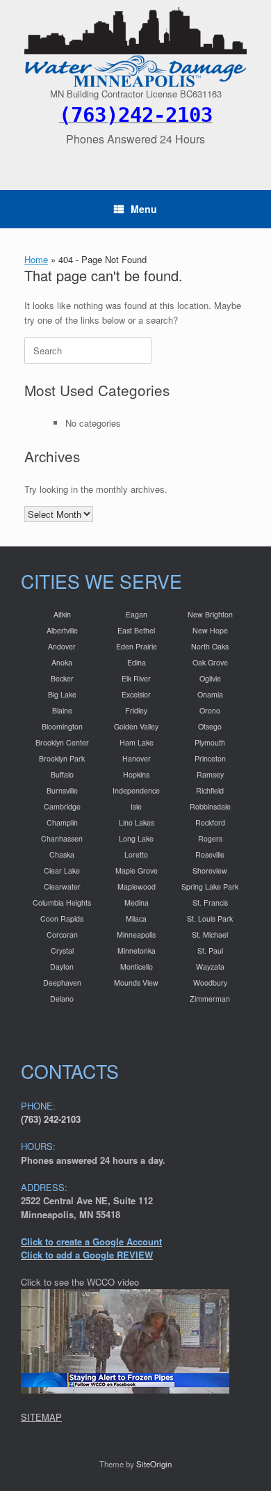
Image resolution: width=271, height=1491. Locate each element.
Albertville (62, 630)
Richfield (210, 790)
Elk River (136, 678)
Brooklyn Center (62, 742)
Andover (62, 646)
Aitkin (62, 614)
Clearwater (62, 886)
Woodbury (210, 982)
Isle (136, 806)
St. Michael (210, 934)
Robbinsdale (210, 806)
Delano (62, 998)
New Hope (210, 630)
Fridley (136, 710)
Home (36, 259)
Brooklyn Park (62, 758)
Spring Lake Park (209, 886)
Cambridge (62, 806)
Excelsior (136, 694)
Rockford (210, 822)
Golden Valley (136, 726)
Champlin (62, 822)
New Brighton (210, 614)
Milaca (136, 918)
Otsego (210, 726)
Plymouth (210, 742)
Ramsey (210, 774)
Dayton (62, 966)
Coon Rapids (61, 918)
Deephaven (62, 982)
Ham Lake (137, 742)
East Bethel (136, 630)
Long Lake (136, 838)
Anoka (61, 662)
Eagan (136, 614)
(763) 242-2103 (51, 1119)
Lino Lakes (136, 822)
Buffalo (62, 774)
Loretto (136, 854)
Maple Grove (136, 870)
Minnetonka (136, 950)
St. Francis (210, 902)
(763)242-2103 (136, 115)
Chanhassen (62, 838)
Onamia (210, 694)
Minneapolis (136, 934)
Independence (136, 790)
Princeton (210, 758)
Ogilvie (210, 678)
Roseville (209, 854)
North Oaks (210, 646)
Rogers (210, 838)
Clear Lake (62, 870)
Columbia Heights (62, 902)
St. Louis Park (210, 918)
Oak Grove (210, 662)
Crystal (62, 950)
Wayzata (210, 966)
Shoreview (209, 870)
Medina (136, 902)
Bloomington (62, 726)
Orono (209, 710)
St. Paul (210, 950)
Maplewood (136, 886)
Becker (62, 678)
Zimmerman (210, 998)
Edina (136, 662)
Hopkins (136, 774)
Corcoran (62, 934)
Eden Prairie (136, 646)
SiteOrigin (154, 1463)
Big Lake (62, 694)
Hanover (136, 758)
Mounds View (136, 982)
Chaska (61, 854)
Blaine (62, 710)
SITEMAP (41, 1416)
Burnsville (62, 790)
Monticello (136, 966)
